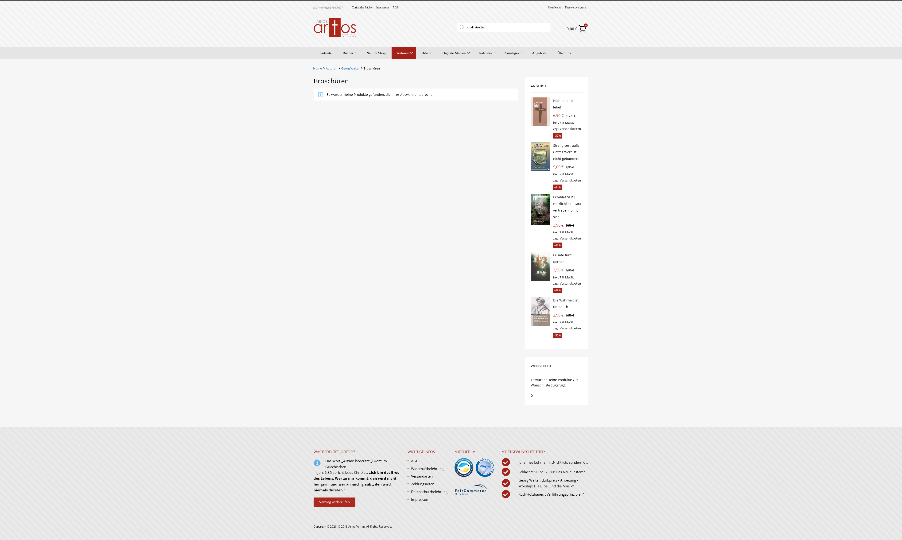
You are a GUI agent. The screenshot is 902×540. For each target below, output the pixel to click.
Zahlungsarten (422, 484)
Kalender (485, 53)
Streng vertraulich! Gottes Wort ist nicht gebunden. (568, 152)
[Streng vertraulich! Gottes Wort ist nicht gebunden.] (540, 169)
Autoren (403, 53)
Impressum (382, 7)
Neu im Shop (376, 53)
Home (317, 68)
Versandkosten (570, 129)
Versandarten (422, 476)
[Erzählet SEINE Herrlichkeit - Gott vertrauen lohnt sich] (540, 224)
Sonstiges (512, 53)
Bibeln (426, 53)
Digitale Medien (454, 53)
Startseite (325, 53)
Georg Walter (350, 68)
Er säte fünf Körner (562, 258)
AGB (396, 7)
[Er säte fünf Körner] (540, 280)
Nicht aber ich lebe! (564, 103)
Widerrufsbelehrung (427, 468)
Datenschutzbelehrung (429, 491)
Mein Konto (554, 7)
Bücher (348, 53)
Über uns (564, 53)
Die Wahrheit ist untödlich (566, 303)
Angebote (539, 53)
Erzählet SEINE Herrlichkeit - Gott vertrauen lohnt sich (567, 207)
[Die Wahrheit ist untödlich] (540, 324)
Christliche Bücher (362, 7)
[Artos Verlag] (335, 37)
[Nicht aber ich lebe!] (540, 125)
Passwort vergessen (576, 7)
